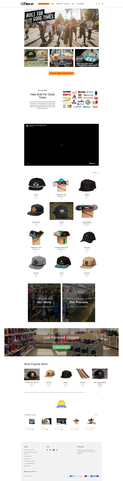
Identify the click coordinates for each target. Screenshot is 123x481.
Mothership (87, 247)
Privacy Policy (27, 458)
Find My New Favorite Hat (61, 73)
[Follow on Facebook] (47, 450)
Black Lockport (36, 222)
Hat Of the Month (44, 427)
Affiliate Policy (27, 465)
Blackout (87, 194)
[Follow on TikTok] (57, 450)
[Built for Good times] (61, 28)
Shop (52, 3)
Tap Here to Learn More (61, 347)
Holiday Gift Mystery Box (90, 427)
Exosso (36, 194)
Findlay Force (59, 3)
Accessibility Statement (29, 463)
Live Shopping (80, 3)
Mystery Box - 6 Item (61, 194)
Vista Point (86, 273)
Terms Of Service (28, 456)
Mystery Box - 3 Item (36, 247)
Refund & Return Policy (29, 461)
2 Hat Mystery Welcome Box (61, 247)
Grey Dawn (36, 273)
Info (73, 3)
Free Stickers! (28, 427)
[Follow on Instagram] (50, 450)
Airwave (61, 273)
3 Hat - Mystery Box (87, 222)
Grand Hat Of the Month (60, 427)
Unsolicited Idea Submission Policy (30, 453)
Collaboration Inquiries (29, 449)
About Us (67, 3)
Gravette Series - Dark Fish (31, 382)
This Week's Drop (43, 3)
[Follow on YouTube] (54, 450)
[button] (95, 415)
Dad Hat (61, 222)
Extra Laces (83, 382)
